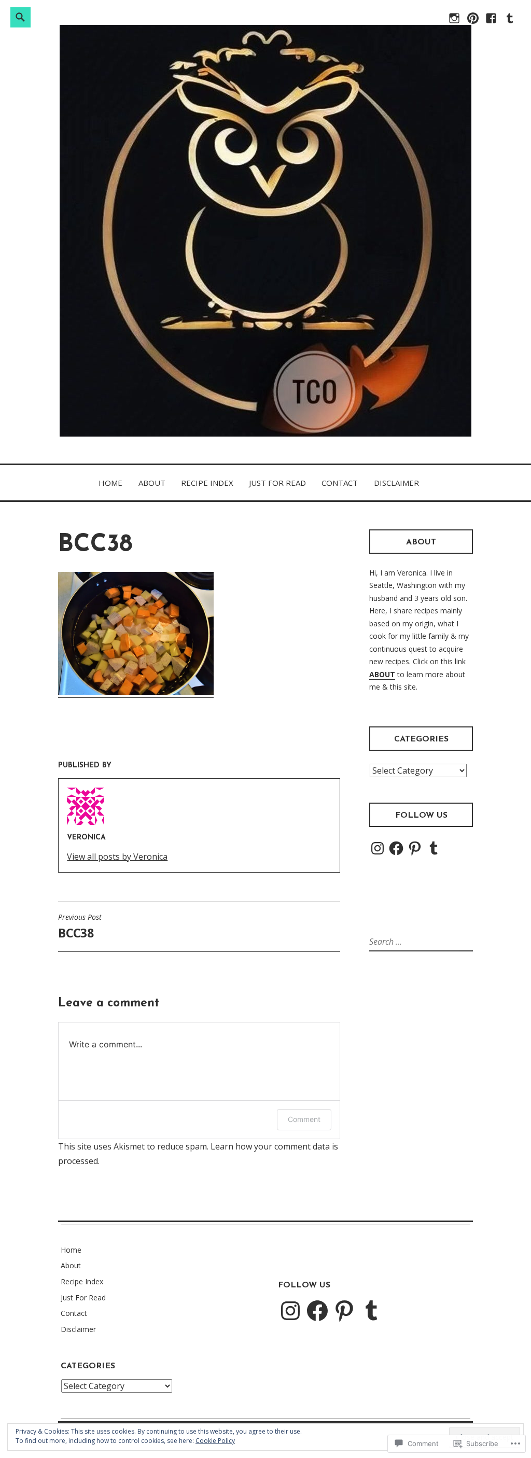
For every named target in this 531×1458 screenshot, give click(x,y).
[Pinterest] (415, 848)
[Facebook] (490, 22)
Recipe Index (207, 483)
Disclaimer (396, 483)
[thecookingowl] (508, 22)
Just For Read (277, 483)
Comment (304, 1119)
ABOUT (382, 674)
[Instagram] (377, 848)
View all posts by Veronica (117, 856)
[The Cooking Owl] (472, 22)
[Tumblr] (433, 848)
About (151, 483)
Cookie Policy (215, 1440)
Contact (340, 483)
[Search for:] (413, 942)
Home (110, 483)
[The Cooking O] (453, 22)
